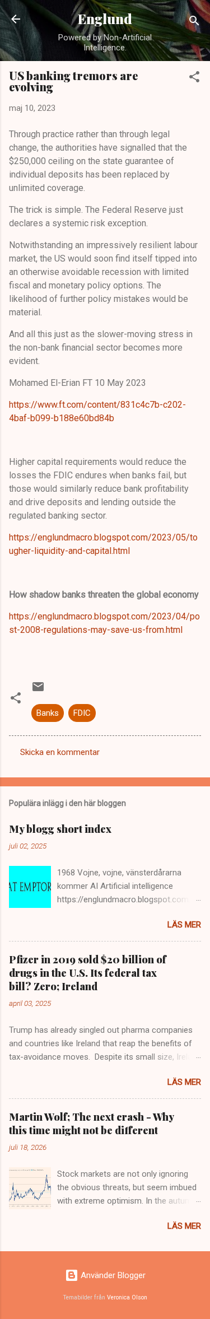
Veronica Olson (127, 1297)
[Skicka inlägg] (38, 691)
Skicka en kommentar (60, 752)
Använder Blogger (112, 1275)
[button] (194, 78)
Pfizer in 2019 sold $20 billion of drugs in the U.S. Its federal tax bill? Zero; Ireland (87, 973)
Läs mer (184, 925)
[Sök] (194, 23)
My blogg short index (60, 829)
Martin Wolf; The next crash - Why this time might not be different (91, 1123)
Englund (105, 18)
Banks (47, 713)
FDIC (82, 713)
